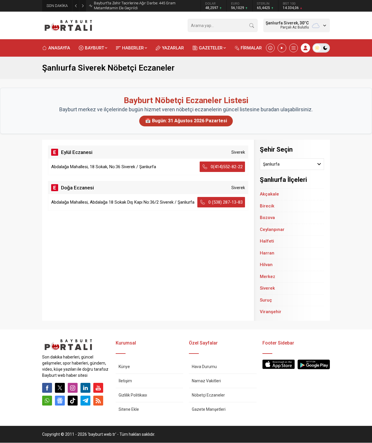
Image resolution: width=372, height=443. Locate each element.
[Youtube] (98, 388)
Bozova (267, 217)
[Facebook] (47, 388)
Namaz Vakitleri (206, 381)
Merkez (267, 276)
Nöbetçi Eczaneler (208, 395)
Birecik (267, 206)
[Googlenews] (60, 401)
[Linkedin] (85, 388)
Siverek (267, 288)
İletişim (125, 381)
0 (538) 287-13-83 (225, 202)
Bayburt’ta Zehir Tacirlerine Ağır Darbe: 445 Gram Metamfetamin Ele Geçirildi (135, 5)
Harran (267, 253)
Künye (124, 366)
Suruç (266, 300)
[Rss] (98, 401)
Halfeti (267, 241)
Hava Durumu (204, 366)
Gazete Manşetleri (209, 409)
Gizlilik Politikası (133, 395)
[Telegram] (85, 401)
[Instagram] (73, 388)
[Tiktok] (73, 401)
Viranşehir (270, 311)
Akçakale (269, 194)
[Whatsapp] (47, 401)
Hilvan (266, 264)
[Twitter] (60, 388)
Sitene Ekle (129, 409)
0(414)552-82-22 (227, 166)
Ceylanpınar (272, 229)
